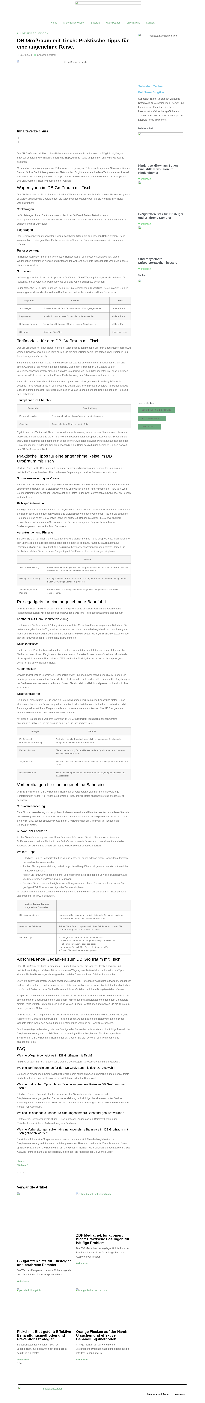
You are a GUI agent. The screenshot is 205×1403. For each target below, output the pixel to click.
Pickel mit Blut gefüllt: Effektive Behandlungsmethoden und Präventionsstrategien (44, 1335)
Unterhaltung (133, 22)
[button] (74, 138)
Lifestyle (95, 22)
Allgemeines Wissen (74, 22)
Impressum (179, 1394)
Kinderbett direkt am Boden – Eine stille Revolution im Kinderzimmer (159, 169)
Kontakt (150, 22)
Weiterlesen (23, 1281)
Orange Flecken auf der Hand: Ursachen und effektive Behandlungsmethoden (101, 1335)
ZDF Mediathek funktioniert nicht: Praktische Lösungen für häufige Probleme (102, 1239)
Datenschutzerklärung (157, 1394)
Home (54, 22)
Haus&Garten (113, 22)
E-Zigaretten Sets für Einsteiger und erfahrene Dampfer (44, 1263)
